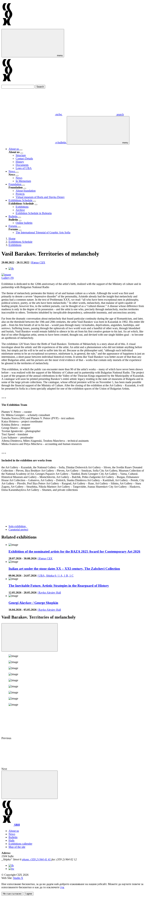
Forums (13, 226)
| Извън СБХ (45, 558)
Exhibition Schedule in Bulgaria (34, 213)
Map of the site (17, 846)
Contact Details (24, 158)
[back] (21, 153)
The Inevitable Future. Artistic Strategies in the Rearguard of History (59, 585)
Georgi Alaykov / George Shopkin (33, 603)
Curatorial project (18, 529)
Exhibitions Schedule (21, 200)
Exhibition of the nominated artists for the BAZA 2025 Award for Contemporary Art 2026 (74, 551)
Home (12, 238)
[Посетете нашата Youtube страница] (11, 868)
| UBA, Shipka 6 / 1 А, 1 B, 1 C (55, 575)
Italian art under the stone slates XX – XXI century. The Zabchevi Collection (64, 568)
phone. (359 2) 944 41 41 (36, 859)
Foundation (15, 184)
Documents (22, 164)
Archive (20, 209)
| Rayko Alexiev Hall (49, 592)
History (20, 161)
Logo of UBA (24, 168)
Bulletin (13, 216)
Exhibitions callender (20, 843)
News (12, 171)
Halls (11, 840)
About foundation (26, 190)
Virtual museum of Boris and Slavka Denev (40, 197)
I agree (28, 893)
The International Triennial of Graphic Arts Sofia (43, 232)
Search (40, 86)
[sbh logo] (7, 27)
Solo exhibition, (18, 526)
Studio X (18, 877)
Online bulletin (24, 222)
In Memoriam (23, 181)
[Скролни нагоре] (29, 785)
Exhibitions (22, 206)
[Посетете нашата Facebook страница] (11, 865)
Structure (21, 155)
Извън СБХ (38, 262)
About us (14, 148)
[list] (21, 149)
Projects (20, 193)
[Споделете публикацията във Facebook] (11, 268)
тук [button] (62, 887)
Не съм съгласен (12, 893)
